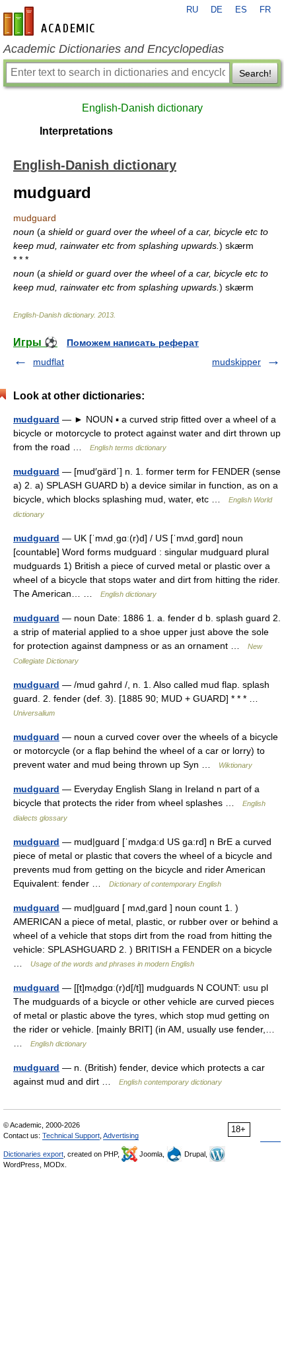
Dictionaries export (33, 1154)
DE (217, 10)
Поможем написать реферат (133, 342)
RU (192, 10)
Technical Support (71, 1135)
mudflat (48, 361)
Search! (255, 73)
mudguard (36, 419)
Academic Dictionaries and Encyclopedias (113, 48)
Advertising (121, 1135)
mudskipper (236, 361)
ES (241, 10)
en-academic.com (50, 21)
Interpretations (76, 131)
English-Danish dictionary (142, 108)
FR (265, 10)
